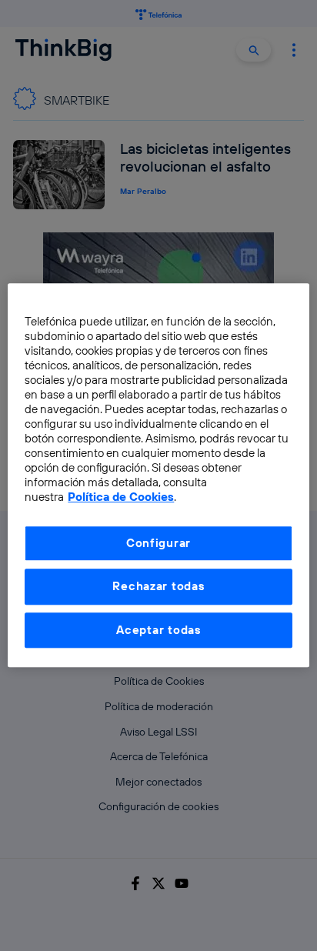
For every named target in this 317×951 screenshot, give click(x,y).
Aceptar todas (158, 629)
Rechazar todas (158, 586)
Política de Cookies (121, 497)
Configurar (158, 543)
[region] (158, 475)
